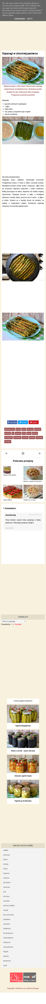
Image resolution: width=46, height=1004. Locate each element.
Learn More (19, 19)
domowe (6, 855)
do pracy (6, 896)
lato (23, 433)
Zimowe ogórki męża (23, 776)
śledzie (6, 956)
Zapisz (34, 422)
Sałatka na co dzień (29, 500)
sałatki (32, 437)
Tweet (24, 422)
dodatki (7, 433)
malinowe (6, 942)
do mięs (30, 429)
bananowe (7, 961)
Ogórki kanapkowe (23, 726)
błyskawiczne (9, 429)
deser (5, 859)
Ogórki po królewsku (23, 801)
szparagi (39, 437)
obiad (29, 433)
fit (13, 433)
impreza (6, 873)
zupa (5, 965)
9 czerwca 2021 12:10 (35, 514)
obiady (35, 433)
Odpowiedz (9, 528)
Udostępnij (13, 422)
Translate (18, 624)
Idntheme (29, 988)
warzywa (6, 887)
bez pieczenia (8, 915)
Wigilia (5, 952)
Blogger (36, 988)
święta (5, 910)
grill (4, 892)
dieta (24, 429)
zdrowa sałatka (9, 906)
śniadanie (6, 919)
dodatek (37, 429)
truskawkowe (8, 947)
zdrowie (7, 441)
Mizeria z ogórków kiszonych (32, 481)
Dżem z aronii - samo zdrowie (23, 751)
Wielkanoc (7, 929)
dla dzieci (6, 882)
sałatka (25, 437)
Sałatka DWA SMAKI (9, 475)
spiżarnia (6, 924)
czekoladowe (8, 938)
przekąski (17, 437)
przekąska (8, 437)
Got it (30, 19)
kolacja (18, 433)
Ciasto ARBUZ (7, 500)
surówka (6, 901)
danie (18, 429)
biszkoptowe (8, 933)
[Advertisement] (23, 30)
